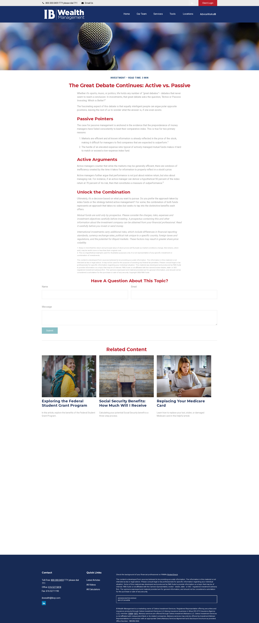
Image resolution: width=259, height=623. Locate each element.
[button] (126, 14)
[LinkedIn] (192, 3)
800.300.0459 (57, 580)
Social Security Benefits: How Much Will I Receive (123, 403)
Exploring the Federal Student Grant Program (64, 403)
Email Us (89, 3)
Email (134, 286)
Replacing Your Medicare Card (181, 403)
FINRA (130, 614)
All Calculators (93, 589)
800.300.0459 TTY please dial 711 (61, 3)
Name (45, 286)
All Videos (91, 585)
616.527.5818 (54, 587)
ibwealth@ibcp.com (51, 598)
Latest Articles (93, 580)
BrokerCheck (172, 575)
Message (47, 306)
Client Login (207, 3)
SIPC (136, 614)
